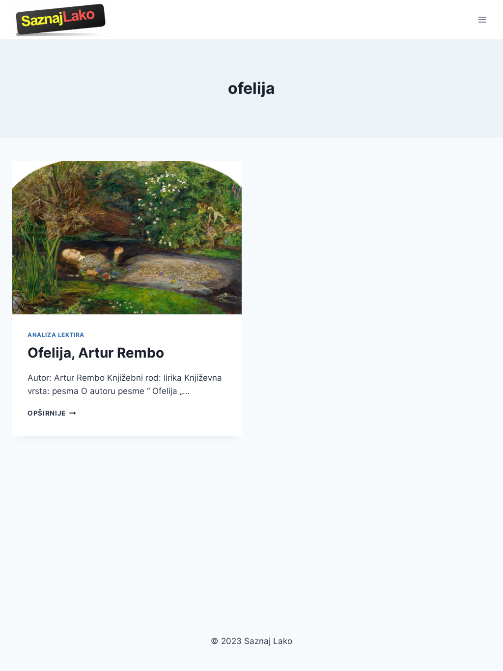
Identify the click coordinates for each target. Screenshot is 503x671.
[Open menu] (482, 19)
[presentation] (127, 237)
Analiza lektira (56, 334)
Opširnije (52, 413)
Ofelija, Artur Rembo (96, 352)
